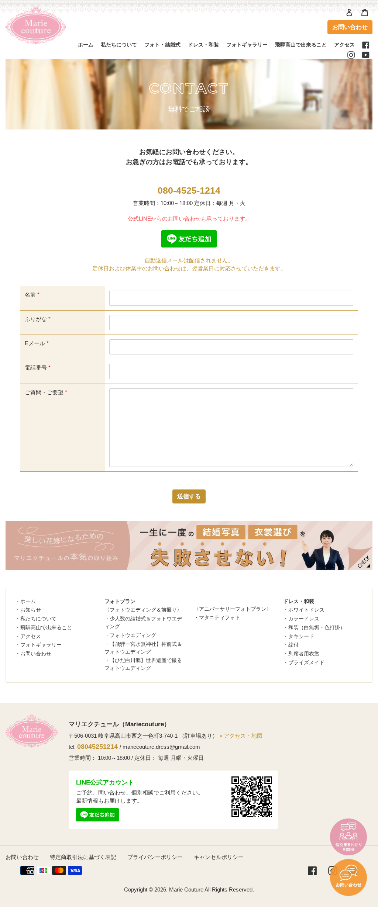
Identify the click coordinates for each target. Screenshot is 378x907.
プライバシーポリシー (155, 857)
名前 (32, 294)
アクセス (30, 636)
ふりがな (38, 319)
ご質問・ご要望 (46, 392)
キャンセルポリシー (219, 857)
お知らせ (30, 610)
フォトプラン (119, 601)
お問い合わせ (350, 27)
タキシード (301, 636)
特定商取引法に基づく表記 (83, 857)
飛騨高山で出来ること (46, 627)
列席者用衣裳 (303, 654)
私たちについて (38, 619)
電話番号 (38, 367)
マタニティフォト (219, 617)
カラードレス (303, 619)
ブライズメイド (306, 662)
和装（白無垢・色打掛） (316, 627)
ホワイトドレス (306, 610)
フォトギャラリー (41, 645)
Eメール (37, 343)
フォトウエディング (133, 635)
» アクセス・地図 (240, 736)
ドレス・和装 (298, 601)
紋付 (293, 645)
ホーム (28, 601)
